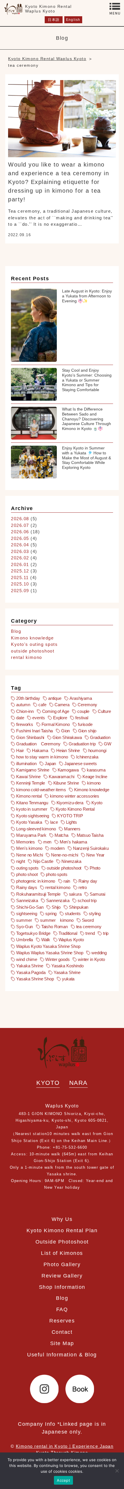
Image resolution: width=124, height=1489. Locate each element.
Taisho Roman (54, 926)
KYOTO (48, 1082)
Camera (62, 704)
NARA (78, 1082)
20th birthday (28, 698)
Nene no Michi (29, 854)
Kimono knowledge (32, 637)
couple (83, 711)
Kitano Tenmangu (32, 802)
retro (82, 887)
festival (81, 717)
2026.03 (20, 551)
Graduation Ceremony (38, 743)
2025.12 (20, 570)
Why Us (62, 1219)
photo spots (56, 874)
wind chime (26, 959)
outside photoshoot (32, 650)
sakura (75, 894)
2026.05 (20, 538)
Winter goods (57, 959)
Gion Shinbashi (30, 737)
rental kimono (26, 657)
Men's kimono (29, 848)
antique (54, 698)
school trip (87, 900)
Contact (62, 1332)
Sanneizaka (27, 900)
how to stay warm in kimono (42, 756)
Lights (71, 822)
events (38, 717)
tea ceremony (89, 926)
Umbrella (24, 939)
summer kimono (57, 920)
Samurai (97, 894)
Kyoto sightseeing (32, 815)
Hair (20, 750)
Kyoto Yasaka (29, 822)
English (73, 20)
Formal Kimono (56, 724)
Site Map (62, 1343)
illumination (26, 763)
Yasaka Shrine (67, 972)
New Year (95, 854)
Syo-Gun (24, 926)
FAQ (62, 1309)
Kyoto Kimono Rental (75, 809)
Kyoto (96, 802)
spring (51, 913)
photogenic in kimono (35, 881)
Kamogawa (68, 769)
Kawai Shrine (28, 776)
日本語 (53, 20)
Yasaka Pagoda (30, 972)
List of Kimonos (62, 1253)
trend (90, 933)
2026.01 (20, 564)
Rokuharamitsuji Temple (38, 894)
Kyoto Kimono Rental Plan (62, 1230)
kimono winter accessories (74, 796)
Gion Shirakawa (67, 737)
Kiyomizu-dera (70, 802)
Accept (63, 1480)
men (47, 841)
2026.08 (20, 518)
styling (95, 913)
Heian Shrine (68, 750)
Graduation (100, 737)
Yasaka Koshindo (67, 965)
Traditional (68, 933)
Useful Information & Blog (62, 1354)
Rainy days (26, 887)
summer (24, 920)
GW (107, 743)
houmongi (97, 750)
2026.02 (20, 557)
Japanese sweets (80, 763)
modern (57, 848)
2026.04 (20, 544)
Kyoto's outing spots (34, 644)
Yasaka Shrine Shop (35, 978)
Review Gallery (62, 1276)
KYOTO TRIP (70, 815)
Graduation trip (82, 743)
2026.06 (20, 531)
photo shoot (26, 874)
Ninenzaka (71, 861)
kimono (94, 782)
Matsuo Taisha (90, 835)
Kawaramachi (61, 776)
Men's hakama (73, 841)
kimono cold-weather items (41, 789)
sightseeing (26, 913)
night (20, 861)
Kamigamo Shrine (32, 769)
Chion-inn (25, 711)
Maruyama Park (31, 835)
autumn (23, 704)
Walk (45, 939)
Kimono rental (29, 796)
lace (54, 822)
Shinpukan (79, 907)
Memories (25, 841)
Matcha (61, 835)
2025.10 (20, 583)
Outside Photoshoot (62, 1242)
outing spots (27, 867)
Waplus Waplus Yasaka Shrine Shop (49, 952)
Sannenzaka (57, 900)
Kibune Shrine (66, 782)
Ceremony (87, 704)
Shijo (56, 907)
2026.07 (20, 525)
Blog (16, 631)
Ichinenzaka (87, 756)
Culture (104, 711)
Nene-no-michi (64, 854)
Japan (50, 763)
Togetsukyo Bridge (33, 933)
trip (105, 933)
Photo (95, 867)
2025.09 (20, 590)
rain (66, 881)
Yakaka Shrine (29, 965)
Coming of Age (55, 711)
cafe (42, 704)
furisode (85, 724)
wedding (99, 952)
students (73, 913)
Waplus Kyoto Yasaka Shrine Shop (48, 946)
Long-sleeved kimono (36, 828)
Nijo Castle (43, 861)
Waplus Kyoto (71, 939)
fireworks (24, 724)
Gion (65, 730)
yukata (68, 978)
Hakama (40, 750)
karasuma (96, 769)
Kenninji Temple (30, 782)
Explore (60, 717)
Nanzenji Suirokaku (91, 848)
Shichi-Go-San (29, 907)
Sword (88, 920)
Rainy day (87, 881)
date (20, 717)
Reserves (62, 1321)
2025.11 (20, 577)
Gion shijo (87, 730)
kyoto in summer (31, 809)
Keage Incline (94, 776)
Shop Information (62, 1287)
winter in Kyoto (91, 959)
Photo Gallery (62, 1264)
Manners (72, 828)
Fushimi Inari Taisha (34, 730)
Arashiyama (80, 698)
